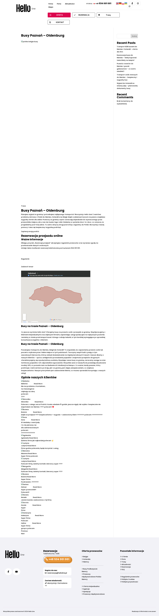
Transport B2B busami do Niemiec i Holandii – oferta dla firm (127, 49)
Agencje (86, 589)
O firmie (124, 557)
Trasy (123, 562)
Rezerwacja (126, 567)
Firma (50, 4)
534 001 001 (103, 3)
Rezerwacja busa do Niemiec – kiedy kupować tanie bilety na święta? (127, 57)
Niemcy (86, 562)
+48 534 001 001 (58, 559)
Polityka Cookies (128, 579)
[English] (117, 3)
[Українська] (125, 3)
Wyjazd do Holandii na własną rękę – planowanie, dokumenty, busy (127, 86)
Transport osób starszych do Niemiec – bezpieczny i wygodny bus (127, 77)
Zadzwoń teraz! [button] (27, 267)
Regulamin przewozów (130, 577)
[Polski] (123, 3)
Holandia (86, 559)
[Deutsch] (120, 3)
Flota (59, 4)
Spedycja (86, 591)
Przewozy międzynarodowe (94, 594)
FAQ (123, 569)
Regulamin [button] (25, 259)
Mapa (50, 7)
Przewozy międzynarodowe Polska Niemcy (91, 576)
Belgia (85, 557)
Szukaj (134, 36)
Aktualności (70, 4)
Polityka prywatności (129, 582)
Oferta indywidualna (91, 586)
